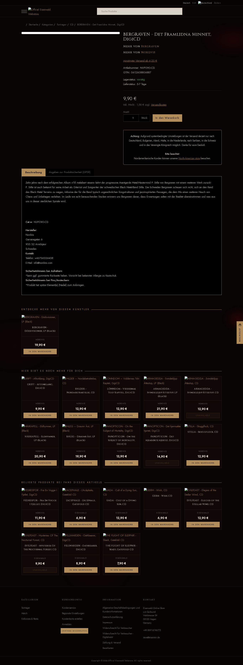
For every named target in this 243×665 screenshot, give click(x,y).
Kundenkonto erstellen (72, 618)
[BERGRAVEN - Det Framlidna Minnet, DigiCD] (71, 33)
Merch (24, 613)
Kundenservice (69, 607)
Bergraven (150, 46)
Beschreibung (33, 172)
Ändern (217, 2)
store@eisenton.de (151, 637)
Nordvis (148, 52)
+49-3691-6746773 (152, 630)
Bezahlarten (108, 648)
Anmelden (67, 624)
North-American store (189, 158)
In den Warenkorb (167, 118)
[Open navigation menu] (24, 11)
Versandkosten (159, 105)
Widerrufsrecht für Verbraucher (117, 628)
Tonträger (26, 607)
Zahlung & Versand (112, 642)
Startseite (33, 24)
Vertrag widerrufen (74, 631)
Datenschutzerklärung (113, 617)
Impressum (107, 622)
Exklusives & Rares (30, 618)
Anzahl (126, 111)
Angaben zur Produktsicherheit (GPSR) (69, 172)
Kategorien (47, 24)
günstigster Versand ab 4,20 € (140, 61)
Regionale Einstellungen (73, 613)
